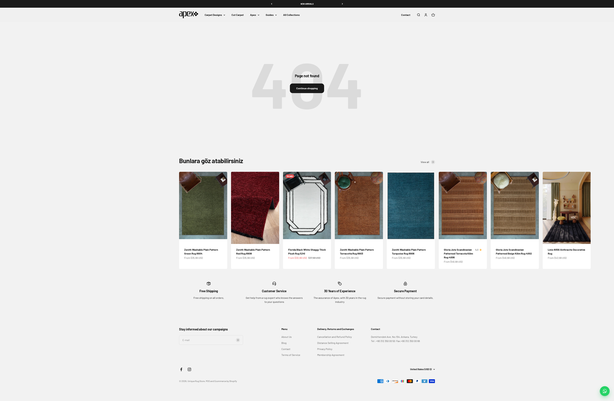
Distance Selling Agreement (333, 342)
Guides (270, 14)
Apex (253, 14)
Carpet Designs (213, 14)
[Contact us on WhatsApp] (605, 391)
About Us (286, 336)
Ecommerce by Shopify (225, 381)
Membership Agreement (330, 354)
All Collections (291, 14)
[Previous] (271, 3)
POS (208, 381)
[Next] (342, 3)
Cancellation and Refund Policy (334, 336)
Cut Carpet (238, 14)
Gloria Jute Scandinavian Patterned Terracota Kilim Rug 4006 (458, 253)
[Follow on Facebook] (181, 369)
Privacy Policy (324, 348)
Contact (405, 14)
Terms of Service (290, 354)
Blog (284, 342)
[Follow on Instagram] (189, 369)
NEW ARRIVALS (307, 4)
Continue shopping (307, 88)
